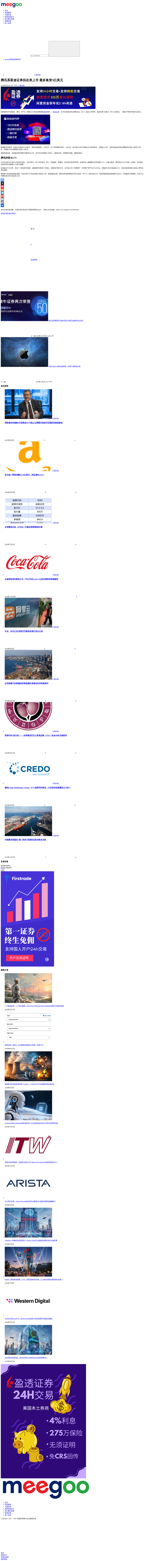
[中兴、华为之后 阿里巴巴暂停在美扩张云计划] (28, 627)
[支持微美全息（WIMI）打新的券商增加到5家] (28, 523)
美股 (45, 112)
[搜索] (64, 49)
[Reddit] (72, 189)
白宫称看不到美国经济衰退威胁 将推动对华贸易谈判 (26, 683)
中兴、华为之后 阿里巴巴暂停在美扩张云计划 (24, 631)
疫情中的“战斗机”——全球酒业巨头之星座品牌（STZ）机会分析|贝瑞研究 (36, 735)
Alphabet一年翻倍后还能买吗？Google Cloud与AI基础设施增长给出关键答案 (31, 1240)
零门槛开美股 (9, 19)
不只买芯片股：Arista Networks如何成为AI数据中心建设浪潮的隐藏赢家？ (30, 1201)
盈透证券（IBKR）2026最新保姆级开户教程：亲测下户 (24, 1045)
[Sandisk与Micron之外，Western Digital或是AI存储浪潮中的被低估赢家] (28, 1315)
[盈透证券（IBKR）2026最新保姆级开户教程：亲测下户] (28, 1041)
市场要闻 (8, 12)
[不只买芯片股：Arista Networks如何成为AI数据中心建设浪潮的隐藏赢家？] (28, 1198)
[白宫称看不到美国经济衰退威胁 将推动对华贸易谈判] (28, 679)
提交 (3, 870)
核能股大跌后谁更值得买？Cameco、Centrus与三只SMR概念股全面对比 (29, 1084)
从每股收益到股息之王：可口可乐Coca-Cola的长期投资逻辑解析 (31, 579)
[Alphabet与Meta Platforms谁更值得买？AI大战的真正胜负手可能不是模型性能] (28, 1119)
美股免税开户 (9, 17)
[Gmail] (72, 196)
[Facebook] (72, 180)
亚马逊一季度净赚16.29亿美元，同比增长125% (24, 475)
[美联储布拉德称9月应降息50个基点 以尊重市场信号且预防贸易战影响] (28, 418)
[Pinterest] (72, 186)
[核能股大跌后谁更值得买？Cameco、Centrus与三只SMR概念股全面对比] (28, 1080)
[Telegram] (72, 192)
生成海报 (33, 259)
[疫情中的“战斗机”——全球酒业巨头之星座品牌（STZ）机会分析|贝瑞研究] (28, 731)
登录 (2, 868)
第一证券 (8, 23)
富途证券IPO (11, 213)
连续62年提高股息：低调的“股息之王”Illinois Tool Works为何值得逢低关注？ (31, 1162)
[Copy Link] (72, 202)
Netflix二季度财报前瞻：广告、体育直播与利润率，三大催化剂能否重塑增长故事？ (34, 1279)
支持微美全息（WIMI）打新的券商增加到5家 (24, 527)
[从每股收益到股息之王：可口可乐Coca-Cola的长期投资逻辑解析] (28, 575)
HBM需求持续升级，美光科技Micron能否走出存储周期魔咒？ (26, 1358)
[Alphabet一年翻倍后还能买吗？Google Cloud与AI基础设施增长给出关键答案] (28, 1237)
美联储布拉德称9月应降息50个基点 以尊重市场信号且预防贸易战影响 (34, 423)
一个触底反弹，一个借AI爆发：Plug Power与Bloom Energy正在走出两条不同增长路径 (34, 1006)
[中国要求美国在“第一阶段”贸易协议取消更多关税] (28, 835)
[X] (72, 183)
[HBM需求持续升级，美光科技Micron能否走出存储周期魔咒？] (28, 1354)
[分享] (72, 205)
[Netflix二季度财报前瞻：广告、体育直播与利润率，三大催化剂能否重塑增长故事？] (28, 1276)
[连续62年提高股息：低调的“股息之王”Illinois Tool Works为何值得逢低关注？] (28, 1159)
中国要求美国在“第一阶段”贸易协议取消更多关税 (25, 840)
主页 (6, 10)
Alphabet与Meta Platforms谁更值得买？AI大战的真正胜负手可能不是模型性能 (31, 1123)
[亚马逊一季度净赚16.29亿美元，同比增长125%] (28, 470)
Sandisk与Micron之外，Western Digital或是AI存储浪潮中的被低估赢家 (28, 1318)
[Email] (72, 199)
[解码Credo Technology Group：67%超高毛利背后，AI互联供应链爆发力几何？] (28, 783)
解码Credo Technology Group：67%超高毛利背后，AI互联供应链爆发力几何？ (38, 788)
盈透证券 (8, 21)
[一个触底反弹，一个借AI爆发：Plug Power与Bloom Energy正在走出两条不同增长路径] (28, 1002)
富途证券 (56, 112)
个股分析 (8, 14)
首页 (13, 59)
